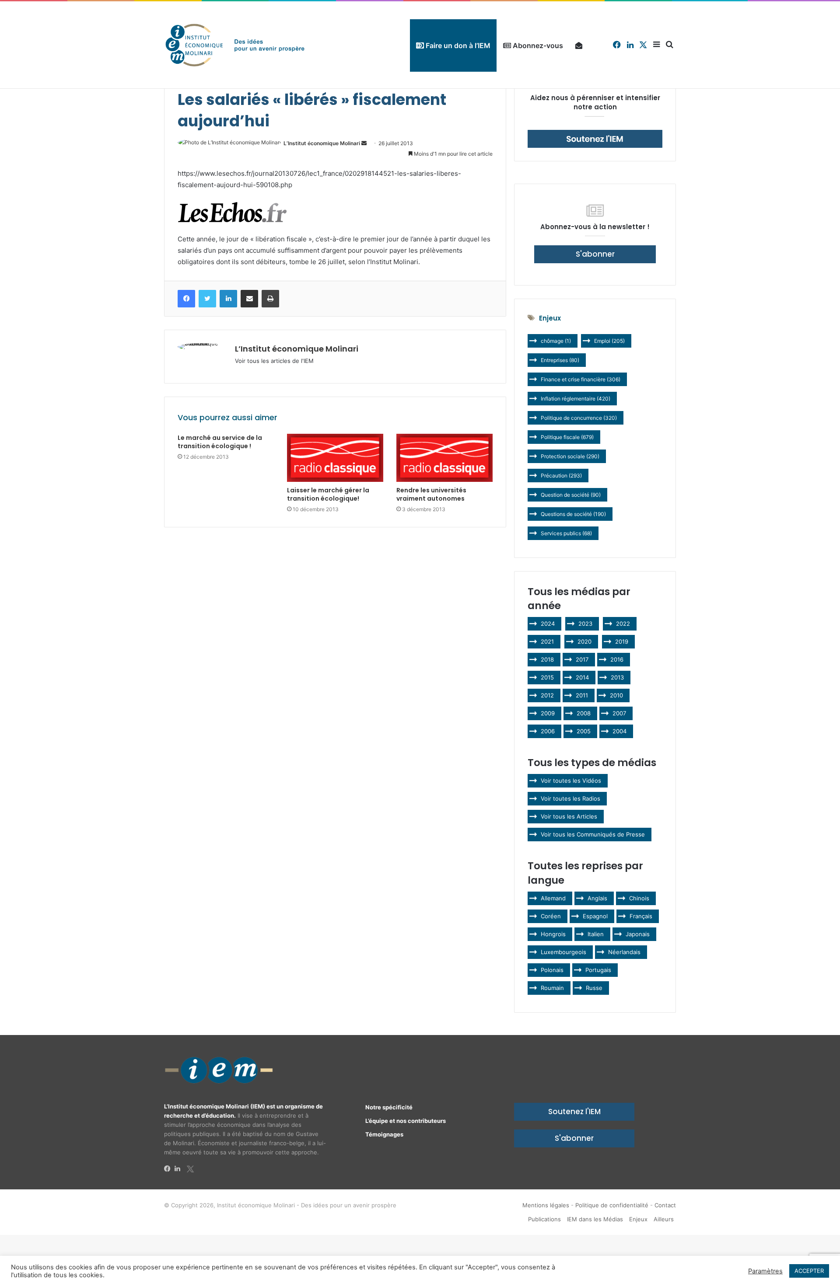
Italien (596, 934)
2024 (548, 623)
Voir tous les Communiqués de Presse (593, 834)
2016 (616, 659)
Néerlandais (624, 951)
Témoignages (384, 1134)
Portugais (598, 969)
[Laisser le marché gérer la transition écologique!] (335, 458)
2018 (547, 659)
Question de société (571, 494)
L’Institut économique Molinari (322, 143)
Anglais (597, 898)
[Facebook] (169, 1169)
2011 (582, 695)
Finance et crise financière (580, 379)
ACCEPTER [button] (809, 1270)
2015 (547, 677)
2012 (547, 695)
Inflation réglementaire (575, 398)
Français (641, 916)
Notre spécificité (389, 1107)
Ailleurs (664, 1219)
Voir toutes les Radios (570, 798)
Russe (594, 987)
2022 (623, 623)
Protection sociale (570, 456)
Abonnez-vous (537, 45)
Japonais (638, 934)
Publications (544, 1219)
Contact (665, 1205)
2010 (616, 695)
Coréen (551, 916)
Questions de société (573, 514)
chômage (556, 341)
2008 (584, 713)
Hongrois (553, 934)
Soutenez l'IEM (574, 1111)
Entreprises (560, 360)
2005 (584, 731)
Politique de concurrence (579, 418)
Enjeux (638, 1219)
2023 (585, 623)
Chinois (639, 898)
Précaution (561, 475)
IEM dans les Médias (595, 1219)
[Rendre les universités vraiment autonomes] (444, 458)
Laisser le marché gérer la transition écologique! (328, 494)
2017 (582, 659)
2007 (619, 713)
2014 (582, 677)
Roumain (552, 987)
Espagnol (595, 916)
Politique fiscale (567, 437)
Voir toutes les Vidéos (571, 780)
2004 (619, 731)
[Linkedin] (180, 1169)
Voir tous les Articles (569, 816)
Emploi (609, 341)
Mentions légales (545, 1205)
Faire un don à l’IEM (457, 45)
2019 (621, 641)
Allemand (553, 898)
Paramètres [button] (765, 1271)
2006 (548, 731)
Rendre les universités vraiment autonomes (431, 494)
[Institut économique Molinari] (235, 45)
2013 (617, 677)
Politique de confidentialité (611, 1205)
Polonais (552, 969)
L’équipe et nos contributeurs (405, 1120)
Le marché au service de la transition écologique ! (220, 441)
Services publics (566, 533)
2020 (585, 641)
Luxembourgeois (563, 951)
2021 (547, 641)
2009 (548, 713)
